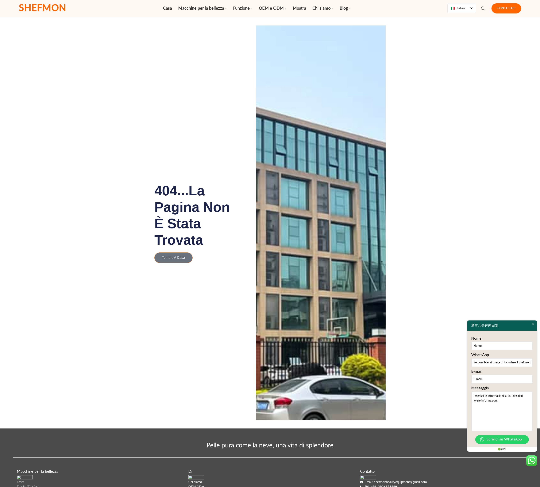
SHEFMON (42, 8)
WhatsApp (480, 355)
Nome (476, 338)
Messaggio (480, 388)
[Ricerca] (483, 8)
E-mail (476, 372)
